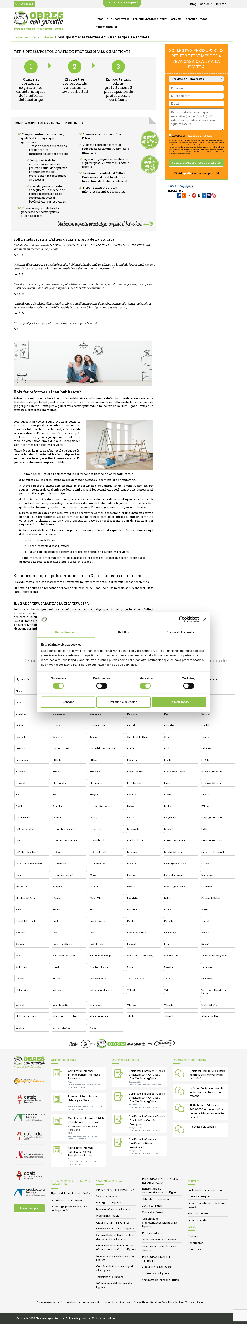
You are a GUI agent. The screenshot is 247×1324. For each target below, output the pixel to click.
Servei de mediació (199, 1220)
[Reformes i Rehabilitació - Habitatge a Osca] (59, 1099)
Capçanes (58, 736)
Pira (92, 909)
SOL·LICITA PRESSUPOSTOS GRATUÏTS (196, 162)
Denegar (68, 701)
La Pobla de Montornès (27, 851)
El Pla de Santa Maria (174, 771)
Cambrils (206, 725)
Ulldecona (206, 978)
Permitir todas (179, 701)
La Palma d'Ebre (135, 840)
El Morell (57, 771)
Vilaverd (168, 1016)
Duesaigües (22, 759)
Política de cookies (103, 1318)
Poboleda (132, 909)
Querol (205, 921)
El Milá (167, 759)
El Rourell (20, 782)
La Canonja (95, 829)
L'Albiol (130, 806)
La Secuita (132, 851)
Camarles (169, 725)
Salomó (205, 943)
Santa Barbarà (171, 955)
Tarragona (206, 966)
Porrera (205, 909)
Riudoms (20, 943)
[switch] (101, 686)
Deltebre (206, 748)
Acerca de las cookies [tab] (181, 632)
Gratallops (58, 806)
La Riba (56, 851)
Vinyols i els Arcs (61, 1027)
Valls (166, 990)
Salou (18, 955)
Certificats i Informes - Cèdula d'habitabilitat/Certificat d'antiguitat (147, 1120)
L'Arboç (93, 817)
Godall (19, 806)
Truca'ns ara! (25, 3)
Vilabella (168, 1004)
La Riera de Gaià (98, 851)
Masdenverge (208, 874)
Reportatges (195, 1242)
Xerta (93, 1027)
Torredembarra (98, 978)
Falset (167, 782)
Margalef (131, 874)
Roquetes (169, 943)
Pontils (167, 909)
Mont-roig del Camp (174, 886)
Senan (130, 966)
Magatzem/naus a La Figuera (113, 1209)
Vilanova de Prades (100, 1016)
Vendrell (20, 1004)
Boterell (205, 713)
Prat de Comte (97, 921)
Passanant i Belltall (211, 898)
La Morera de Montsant (65, 840)
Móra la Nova (134, 898)
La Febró (168, 829)
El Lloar (93, 759)
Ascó (18, 702)
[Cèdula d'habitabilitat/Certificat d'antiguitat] (120, 1120)
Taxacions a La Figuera (109, 1276)
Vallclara (57, 990)
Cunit (167, 748)
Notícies (193, 1236)
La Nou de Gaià (97, 840)
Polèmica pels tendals (203, 1126)
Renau (56, 932)
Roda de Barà (96, 943)
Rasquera (20, 932)
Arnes (204, 690)
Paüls (18, 909)
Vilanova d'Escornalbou (65, 1016)
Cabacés (57, 725)
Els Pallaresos (134, 782)
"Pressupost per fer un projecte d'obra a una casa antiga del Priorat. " (56, 323)
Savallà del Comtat (99, 966)
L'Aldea (167, 806)
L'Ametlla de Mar (24, 817)
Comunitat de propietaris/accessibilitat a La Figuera (159, 1222)
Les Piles (206, 863)
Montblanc (206, 886)
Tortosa (168, 978)
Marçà (93, 874)
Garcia (167, 794)
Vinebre (20, 1027)
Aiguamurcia (22, 679)
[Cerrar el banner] (204, 619)
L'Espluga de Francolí (212, 817)
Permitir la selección (123, 701)
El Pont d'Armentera (211, 771)
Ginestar (206, 794)
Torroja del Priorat (136, 978)
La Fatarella (133, 829)
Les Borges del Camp (175, 863)
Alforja (19, 690)
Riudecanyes (171, 932)
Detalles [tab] (123, 632)
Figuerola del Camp (211, 782)
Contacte (206, 4)
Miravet (94, 886)
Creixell (131, 748)
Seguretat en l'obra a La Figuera (161, 1279)
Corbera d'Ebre (61, 748)
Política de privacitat (199, 135)
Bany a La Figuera (152, 1205)
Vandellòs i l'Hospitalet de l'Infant (214, 992)
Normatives (195, 1249)
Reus (92, 932)
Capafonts (21, 736)
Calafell (131, 725)
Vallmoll (131, 990)
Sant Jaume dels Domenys (140, 955)
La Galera (206, 829)
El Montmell (22, 771)
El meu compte (29, 1208)
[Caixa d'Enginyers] (181, 184)
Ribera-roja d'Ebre (136, 932)
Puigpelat (169, 921)
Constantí (21, 748)
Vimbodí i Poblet (209, 1016)
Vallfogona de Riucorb (101, 990)
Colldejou (169, 736)
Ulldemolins (22, 990)
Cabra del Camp (98, 725)
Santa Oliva (21, 966)
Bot (166, 713)
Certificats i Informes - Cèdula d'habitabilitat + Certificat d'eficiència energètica (147, 1074)
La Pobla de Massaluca (212, 840)
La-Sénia (131, 863)
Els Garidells (59, 782)
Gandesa (131, 794)
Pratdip (130, 921)
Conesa (205, 736)
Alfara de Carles (209, 679)
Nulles (167, 898)
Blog (193, 4)
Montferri (58, 898)
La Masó (20, 840)
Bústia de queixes (198, 1213)
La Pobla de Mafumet (175, 840)
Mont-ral (131, 886)
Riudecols (206, 932)
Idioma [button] (221, 4)
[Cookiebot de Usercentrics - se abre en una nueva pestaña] (182, 619)
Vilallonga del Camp (26, 1016)
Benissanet (59, 713)
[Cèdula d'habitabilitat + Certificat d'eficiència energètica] (120, 1074)
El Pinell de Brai (135, 771)
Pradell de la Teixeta (26, 921)
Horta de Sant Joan (99, 806)
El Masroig (132, 759)
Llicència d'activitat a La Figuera (115, 1228)
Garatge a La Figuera (108, 1202)
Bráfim (19, 725)
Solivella (168, 966)
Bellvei (205, 702)
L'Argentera (170, 817)
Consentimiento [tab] (65, 632)
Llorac (19, 874)
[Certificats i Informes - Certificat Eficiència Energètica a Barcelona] (59, 1151)
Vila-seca (132, 1004)
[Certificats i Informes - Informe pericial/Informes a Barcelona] (59, 1074)
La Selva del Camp (173, 851)
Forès (56, 794)
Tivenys (20, 978)
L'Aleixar (205, 806)
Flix (17, 794)
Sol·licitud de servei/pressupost (207, 1189)
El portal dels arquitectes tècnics (70, 1193)
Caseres (94, 736)
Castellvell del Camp (137, 736)
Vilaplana (131, 1016)
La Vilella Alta (59, 863)
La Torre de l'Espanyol (212, 851)
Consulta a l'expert (199, 1196)
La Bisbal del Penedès (64, 829)
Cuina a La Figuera (153, 1212)
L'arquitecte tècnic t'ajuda (66, 1200)
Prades (56, 921)
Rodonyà (131, 943)
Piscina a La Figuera (107, 1215)
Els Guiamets (97, 782)
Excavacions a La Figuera (156, 1266)
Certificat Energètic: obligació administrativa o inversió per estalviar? (208, 1074)
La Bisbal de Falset (25, 829)
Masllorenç (21, 886)
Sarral (56, 966)
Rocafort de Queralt (63, 943)
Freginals (95, 794)
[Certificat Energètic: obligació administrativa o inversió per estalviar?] (180, 1074)
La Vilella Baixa (97, 863)
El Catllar (57, 759)
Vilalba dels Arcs (209, 1004)
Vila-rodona (96, 1004)
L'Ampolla (58, 817)
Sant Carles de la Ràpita (64, 955)
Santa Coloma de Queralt (214, 955)
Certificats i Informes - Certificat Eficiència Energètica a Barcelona (82, 1151)
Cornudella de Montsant (102, 748)
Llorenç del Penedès (63, 874)
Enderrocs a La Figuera (155, 1273)
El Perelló (95, 771)
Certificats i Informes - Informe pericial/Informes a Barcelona (84, 1074)
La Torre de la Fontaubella (29, 863)
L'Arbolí (130, 817)
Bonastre (132, 713)
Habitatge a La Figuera (155, 1199)
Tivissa (56, 978)
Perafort (57, 909)
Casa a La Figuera (106, 1195)
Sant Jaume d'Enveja (100, 955)
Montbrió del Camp (25, 898)
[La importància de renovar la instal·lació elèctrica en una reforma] (180, 1091)
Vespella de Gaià (61, 1004)
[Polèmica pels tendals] (180, 1130)
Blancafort (95, 713)
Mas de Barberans (173, 874)
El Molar (205, 759)
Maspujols (58, 886)
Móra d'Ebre (96, 898)
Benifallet (21, 713)
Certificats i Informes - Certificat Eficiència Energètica (142, 1143)
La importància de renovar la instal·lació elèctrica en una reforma (206, 1091)
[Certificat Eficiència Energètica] (120, 1143)
